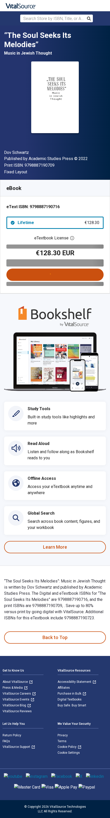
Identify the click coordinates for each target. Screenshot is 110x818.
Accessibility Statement (75, 682)
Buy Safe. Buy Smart (72, 705)
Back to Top (55, 637)
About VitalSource (16, 682)
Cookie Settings (69, 753)
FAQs (6, 741)
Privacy (63, 735)
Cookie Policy (67, 747)
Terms (62, 741)
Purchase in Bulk (70, 693)
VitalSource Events (16, 699)
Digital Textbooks (70, 699)
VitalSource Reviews (17, 711)
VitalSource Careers (17, 693)
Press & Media (13, 687)
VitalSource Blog (15, 705)
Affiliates (64, 687)
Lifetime (58, 222)
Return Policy (12, 735)
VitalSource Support (17, 747)
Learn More (55, 547)
